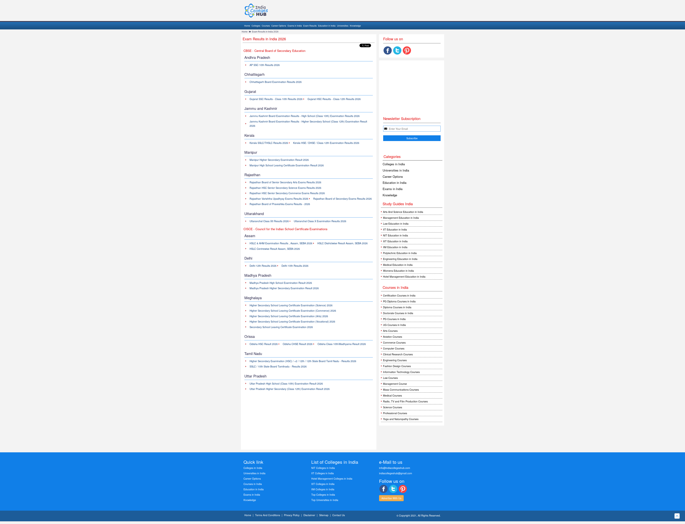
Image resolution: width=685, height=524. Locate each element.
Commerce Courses (394, 342)
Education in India (327, 25)
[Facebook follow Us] (387, 50)
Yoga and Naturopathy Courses (400, 419)
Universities (342, 25)
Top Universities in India (324, 500)
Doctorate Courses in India (398, 313)
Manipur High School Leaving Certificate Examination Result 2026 (287, 165)
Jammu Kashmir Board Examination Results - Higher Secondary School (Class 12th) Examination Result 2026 (308, 124)
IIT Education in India (395, 229)
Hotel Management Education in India (404, 276)
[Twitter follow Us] (397, 50)
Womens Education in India (398, 270)
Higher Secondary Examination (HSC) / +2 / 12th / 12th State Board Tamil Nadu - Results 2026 (303, 361)
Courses (266, 25)
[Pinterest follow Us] (406, 50)
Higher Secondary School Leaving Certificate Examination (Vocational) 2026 (292, 321)
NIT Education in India (395, 235)
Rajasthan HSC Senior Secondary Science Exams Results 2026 (285, 188)
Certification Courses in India (399, 295)
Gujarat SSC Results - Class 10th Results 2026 (276, 99)
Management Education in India (401, 217)
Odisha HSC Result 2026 (264, 344)
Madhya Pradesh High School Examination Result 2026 (281, 283)
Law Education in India (396, 223)
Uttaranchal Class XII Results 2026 (269, 221)
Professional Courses (395, 413)
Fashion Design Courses (397, 366)
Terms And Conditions (267, 515)
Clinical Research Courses (398, 354)
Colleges (256, 25)
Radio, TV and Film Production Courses (405, 401)
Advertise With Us (391, 498)
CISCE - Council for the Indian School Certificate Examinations (285, 229)
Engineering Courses (395, 360)
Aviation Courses (392, 336)
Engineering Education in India (400, 259)
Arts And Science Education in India (403, 212)
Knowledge (355, 25)
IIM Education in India (395, 247)
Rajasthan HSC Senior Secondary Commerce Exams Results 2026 (287, 193)
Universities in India (396, 170)
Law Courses (390, 378)
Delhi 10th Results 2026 (294, 265)
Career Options (278, 25)
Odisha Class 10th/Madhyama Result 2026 (342, 344)
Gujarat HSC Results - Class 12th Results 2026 (334, 99)
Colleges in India (394, 164)
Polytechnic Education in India (400, 253)
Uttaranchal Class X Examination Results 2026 (320, 221)
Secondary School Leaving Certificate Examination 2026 (281, 327)
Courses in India (252, 484)
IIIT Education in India (395, 241)
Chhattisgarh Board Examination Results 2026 (276, 82)
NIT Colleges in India (323, 468)
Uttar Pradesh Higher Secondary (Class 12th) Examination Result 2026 (290, 389)
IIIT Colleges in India (322, 484)
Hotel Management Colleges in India (331, 478)
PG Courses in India (394, 319)
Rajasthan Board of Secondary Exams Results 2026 (342, 198)
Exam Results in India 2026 (265, 31)
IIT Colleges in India (322, 473)
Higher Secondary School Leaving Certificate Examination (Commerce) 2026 (293, 310)
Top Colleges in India (323, 494)
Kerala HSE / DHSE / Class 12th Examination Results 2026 (326, 143)
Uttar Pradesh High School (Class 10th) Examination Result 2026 (286, 383)
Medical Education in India (398, 265)
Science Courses (392, 407)
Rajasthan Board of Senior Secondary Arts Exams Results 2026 (285, 182)
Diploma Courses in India (397, 307)
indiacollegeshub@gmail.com (395, 473)
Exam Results (310, 25)
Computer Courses (393, 348)
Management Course (395, 383)
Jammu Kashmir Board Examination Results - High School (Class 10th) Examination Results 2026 (305, 116)
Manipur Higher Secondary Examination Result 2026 (279, 160)
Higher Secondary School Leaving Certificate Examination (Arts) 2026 (289, 316)
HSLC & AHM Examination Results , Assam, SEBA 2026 (281, 243)
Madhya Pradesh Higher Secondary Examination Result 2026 (284, 288)
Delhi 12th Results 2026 (263, 265)
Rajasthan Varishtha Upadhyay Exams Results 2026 (279, 198)
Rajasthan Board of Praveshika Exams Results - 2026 (280, 204)
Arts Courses (390, 331)
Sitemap (323, 515)
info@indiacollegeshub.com (394, 468)
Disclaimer (309, 515)
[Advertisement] (308, 421)
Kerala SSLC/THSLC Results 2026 (269, 143)
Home (247, 25)
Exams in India (295, 25)
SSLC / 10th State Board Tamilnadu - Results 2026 (278, 366)
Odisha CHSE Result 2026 (298, 344)
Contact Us (338, 515)
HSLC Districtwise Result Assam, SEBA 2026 (342, 243)
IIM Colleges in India (322, 489)
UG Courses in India (394, 325)
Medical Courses (392, 395)
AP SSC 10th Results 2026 (265, 65)
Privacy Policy (292, 515)
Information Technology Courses (401, 372)
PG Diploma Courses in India (399, 301)
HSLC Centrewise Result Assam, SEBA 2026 (275, 249)
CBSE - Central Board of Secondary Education (274, 50)
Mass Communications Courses (401, 389)
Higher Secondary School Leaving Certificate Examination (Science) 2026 (291, 305)
